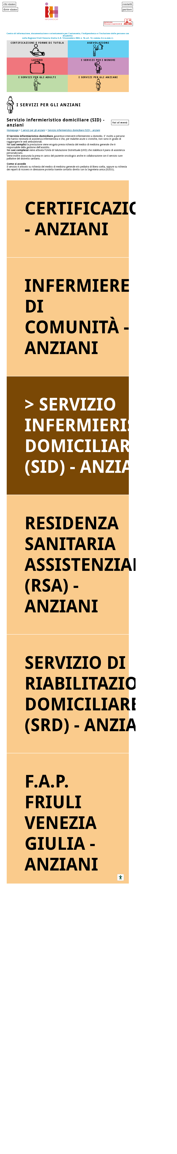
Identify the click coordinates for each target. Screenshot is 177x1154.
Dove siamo (10, 9)
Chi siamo (9, 4)
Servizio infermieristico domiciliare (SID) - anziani (74, 130)
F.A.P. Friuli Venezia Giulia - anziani (61, 823)
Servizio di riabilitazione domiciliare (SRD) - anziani (77, 693)
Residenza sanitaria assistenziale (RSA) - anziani (77, 565)
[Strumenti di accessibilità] (120, 877)
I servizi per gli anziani (33, 130)
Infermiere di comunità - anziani (77, 316)
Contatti (127, 4)
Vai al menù (119, 122)
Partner (127, 9)
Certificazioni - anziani (77, 218)
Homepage (12, 130)
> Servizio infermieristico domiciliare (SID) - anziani (77, 435)
